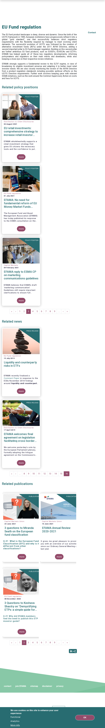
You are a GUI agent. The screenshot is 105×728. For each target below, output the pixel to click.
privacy (59, 686)
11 (40, 473)
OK (84, 717)
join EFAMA (20, 686)
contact (7, 686)
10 (34, 473)
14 (56, 473)
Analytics (14, 721)
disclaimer (47, 686)
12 (45, 473)
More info (15, 725)
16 (67, 474)
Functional (15, 717)
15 (62, 473)
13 (51, 473)
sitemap (34, 686)
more (21, 157)
